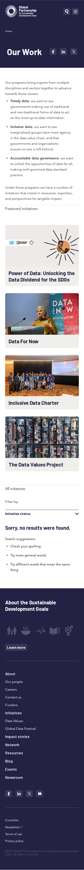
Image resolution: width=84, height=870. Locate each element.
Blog (9, 761)
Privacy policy (14, 841)
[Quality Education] (54, 630)
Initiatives (13, 712)
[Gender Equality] (68, 630)
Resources (14, 752)
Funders (11, 705)
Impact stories (17, 736)
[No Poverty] (11, 630)
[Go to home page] (20, 11)
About (10, 673)
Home (8, 31)
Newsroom (14, 777)
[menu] (75, 11)
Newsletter (12, 827)
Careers (11, 689)
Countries (11, 820)
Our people (14, 682)
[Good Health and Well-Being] (40, 630)
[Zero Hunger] (25, 630)
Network (12, 744)
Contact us (13, 697)
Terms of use (13, 834)
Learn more (16, 647)
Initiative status (18, 514)
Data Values (14, 721)
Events (11, 769)
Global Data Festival (20, 729)
